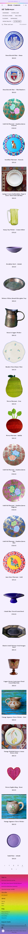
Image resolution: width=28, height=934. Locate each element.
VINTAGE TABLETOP (7, 21)
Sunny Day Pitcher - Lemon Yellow (14, 229)
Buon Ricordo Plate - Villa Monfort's (14, 89)
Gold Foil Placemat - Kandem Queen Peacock (14, 124)
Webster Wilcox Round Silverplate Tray (14, 298)
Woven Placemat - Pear (14, 401)
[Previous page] (5, 865)
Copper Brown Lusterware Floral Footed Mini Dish (14, 682)
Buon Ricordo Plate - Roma (14, 55)
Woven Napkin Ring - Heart (14, 787)
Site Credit (14, 932)
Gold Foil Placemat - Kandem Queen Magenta (14, 506)
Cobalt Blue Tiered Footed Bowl (14, 611)
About (3, 903)
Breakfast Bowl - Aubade (14, 264)
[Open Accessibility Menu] (3, 931)
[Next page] (16, 869)
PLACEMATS (5, 18)
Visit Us (3, 901)
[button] (2, 5)
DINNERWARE (6, 12)
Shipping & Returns (6, 911)
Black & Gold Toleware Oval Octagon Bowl (14, 646)
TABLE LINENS (18, 15)
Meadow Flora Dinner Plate (14, 367)
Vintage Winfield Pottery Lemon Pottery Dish (14, 752)
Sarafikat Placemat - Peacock (14, 159)
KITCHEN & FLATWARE (7, 15)
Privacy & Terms (5, 913)
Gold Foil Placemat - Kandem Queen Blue (14, 542)
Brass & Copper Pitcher (14, 332)
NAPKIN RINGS (14, 18)
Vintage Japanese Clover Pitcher (14, 821)
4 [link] (22, 865)
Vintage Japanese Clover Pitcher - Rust (14, 717)
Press (3, 905)
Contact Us (4, 917)
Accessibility (4, 915)
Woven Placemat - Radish (14, 435)
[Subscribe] (25, 924)
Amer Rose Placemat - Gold (14, 577)
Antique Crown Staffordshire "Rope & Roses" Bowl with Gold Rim (14, 194)
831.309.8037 (5, 895)
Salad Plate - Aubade (14, 855)
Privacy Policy (16, 930)
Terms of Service (23, 930)
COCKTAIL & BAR (15, 12)
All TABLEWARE (17, 21)
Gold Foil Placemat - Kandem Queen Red (14, 470)
